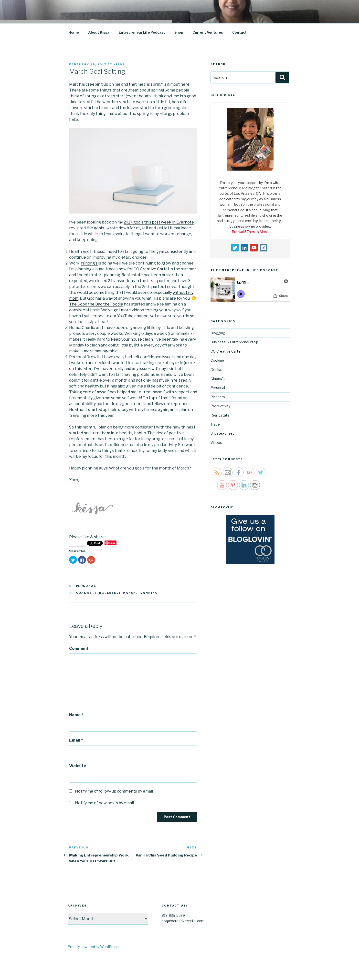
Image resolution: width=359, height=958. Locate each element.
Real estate (132, 275)
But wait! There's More (250, 230)
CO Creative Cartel (151, 269)
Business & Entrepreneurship (234, 341)
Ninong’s (89, 263)
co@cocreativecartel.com (183, 921)
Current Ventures (207, 32)
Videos (216, 441)
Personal (86, 586)
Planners (218, 395)
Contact (239, 32)
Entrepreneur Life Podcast (142, 32)
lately (114, 592)
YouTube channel (133, 316)
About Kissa (98, 32)
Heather (77, 409)
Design (216, 368)
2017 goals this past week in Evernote (159, 222)
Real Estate (220, 414)
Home (74, 32)
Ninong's (218, 377)
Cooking (217, 359)
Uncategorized (222, 432)
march (129, 592)
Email (76, 740)
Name (76, 715)
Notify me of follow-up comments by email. (114, 791)
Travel (216, 423)
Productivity (220, 405)
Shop (178, 32)
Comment (79, 648)
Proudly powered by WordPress (93, 947)
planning (148, 592)
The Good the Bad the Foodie (96, 304)
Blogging (218, 332)
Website (77, 766)
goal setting (90, 592)
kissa (119, 64)
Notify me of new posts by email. (105, 803)
